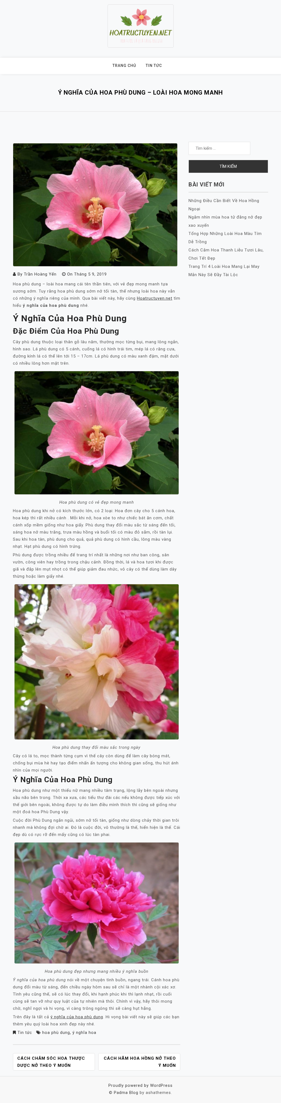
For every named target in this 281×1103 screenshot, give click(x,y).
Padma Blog (126, 1092)
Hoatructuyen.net (154, 298)
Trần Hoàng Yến (40, 274)
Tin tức (154, 65)
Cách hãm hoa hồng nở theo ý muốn (140, 1062)
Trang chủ (124, 65)
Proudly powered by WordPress (140, 1085)
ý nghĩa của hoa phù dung (76, 1016)
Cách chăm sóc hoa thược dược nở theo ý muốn (51, 1062)
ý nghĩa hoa (84, 1032)
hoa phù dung (56, 1032)
